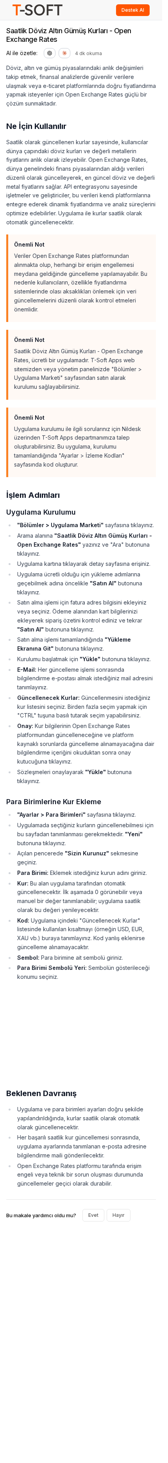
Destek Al (133, 10)
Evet (93, 1215)
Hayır (119, 1215)
